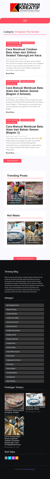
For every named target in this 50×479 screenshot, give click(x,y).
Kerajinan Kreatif (29, 469)
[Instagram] (13, 457)
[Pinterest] (16, 457)
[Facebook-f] (9, 457)
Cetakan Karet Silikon (14, 45)
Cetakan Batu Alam (28, 43)
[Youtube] (6, 457)
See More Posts (12, 161)
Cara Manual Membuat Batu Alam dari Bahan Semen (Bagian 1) (24, 129)
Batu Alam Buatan (12, 43)
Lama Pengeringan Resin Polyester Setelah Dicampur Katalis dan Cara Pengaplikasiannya (33, 236)
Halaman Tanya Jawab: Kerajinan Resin (14, 238)
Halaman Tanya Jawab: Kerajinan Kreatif (32, 198)
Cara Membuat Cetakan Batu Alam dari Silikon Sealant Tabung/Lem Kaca (23, 52)
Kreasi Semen (11, 84)
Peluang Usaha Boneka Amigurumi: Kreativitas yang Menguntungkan (15, 197)
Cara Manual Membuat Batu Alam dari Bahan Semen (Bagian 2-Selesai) (24, 90)
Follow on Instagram (25, 259)
